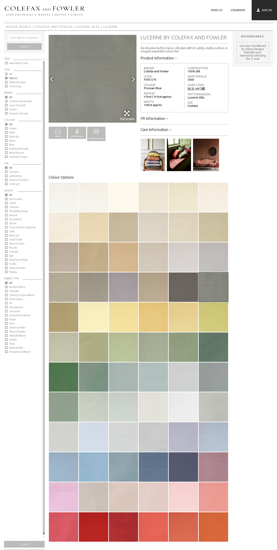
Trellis (12, 263)
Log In (266, 10)
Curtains (14, 171)
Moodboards (252, 36)
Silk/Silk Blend (17, 335)
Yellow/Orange (18, 156)
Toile (12, 231)
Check (12, 203)
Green (13, 128)
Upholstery (15, 175)
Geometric (15, 219)
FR (10, 303)
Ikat (11, 255)
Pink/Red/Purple (18, 148)
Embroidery (16, 299)
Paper (12, 319)
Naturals (14, 136)
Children (14, 207)
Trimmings (15, 86)
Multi (12, 132)
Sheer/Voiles (16, 243)
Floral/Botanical (18, 211)
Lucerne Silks (88, 26)
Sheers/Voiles (17, 267)
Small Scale (15, 239)
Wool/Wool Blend (19, 351)
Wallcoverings (17, 82)
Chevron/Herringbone (22, 227)
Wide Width (16, 347)
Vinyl (12, 343)
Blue (11, 144)
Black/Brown (16, 152)
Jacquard (14, 311)
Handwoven (16, 307)
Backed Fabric (17, 286)
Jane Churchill (17, 105)
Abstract (14, 235)
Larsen (13, 109)
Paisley (13, 271)
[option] (92, 79)
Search (24, 46)
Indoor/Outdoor (19, 179)
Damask (13, 251)
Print (12, 323)
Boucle (13, 247)
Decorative (15, 198)
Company (238, 10)
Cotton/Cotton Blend (21, 295)
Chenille (14, 290)
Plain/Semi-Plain (18, 259)
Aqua (12, 140)
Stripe (12, 223)
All (10, 74)
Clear (24, 544)
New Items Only (18, 63)
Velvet (13, 339)
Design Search (18, 26)
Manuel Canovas (18, 113)
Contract (14, 183)
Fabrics (13, 78)
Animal (13, 215)
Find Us (216, 10)
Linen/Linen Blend (19, 315)
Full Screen (127, 119)
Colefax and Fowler (53, 26)
